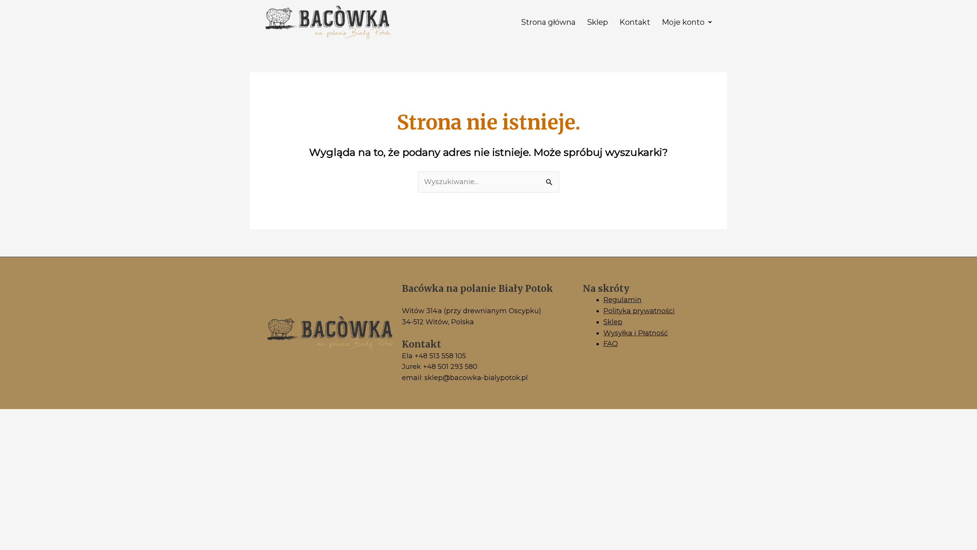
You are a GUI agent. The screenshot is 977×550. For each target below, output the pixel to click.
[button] (686, 22)
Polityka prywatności (639, 311)
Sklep (597, 22)
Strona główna (548, 22)
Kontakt (634, 22)
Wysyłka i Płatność (635, 333)
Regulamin (622, 300)
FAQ (610, 344)
